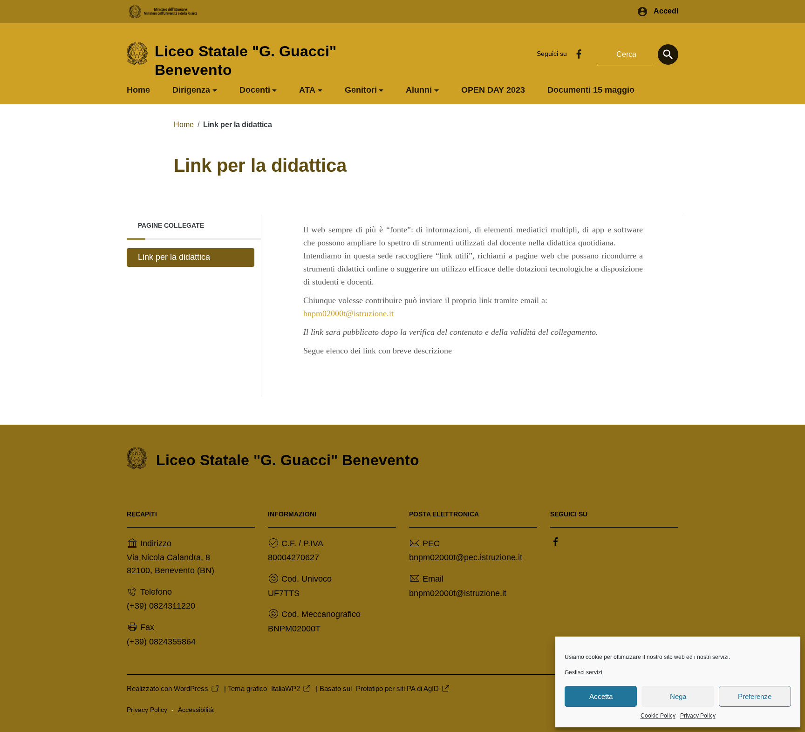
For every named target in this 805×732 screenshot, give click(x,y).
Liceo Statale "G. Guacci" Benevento (287, 460)
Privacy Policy (698, 715)
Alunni (419, 90)
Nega (678, 696)
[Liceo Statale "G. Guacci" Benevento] (137, 53)
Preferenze (754, 696)
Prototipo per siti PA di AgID (397, 688)
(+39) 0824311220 (161, 605)
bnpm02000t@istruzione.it (348, 313)
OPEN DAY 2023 (493, 90)
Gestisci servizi (583, 672)
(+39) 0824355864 (161, 641)
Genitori (361, 90)
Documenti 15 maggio (590, 90)
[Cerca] (668, 54)
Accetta (601, 696)
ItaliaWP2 (285, 688)
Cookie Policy (658, 715)
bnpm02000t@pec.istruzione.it (465, 557)
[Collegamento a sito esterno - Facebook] (578, 53)
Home (138, 90)
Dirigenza (191, 90)
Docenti (254, 90)
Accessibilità (196, 709)
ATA (307, 90)
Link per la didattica (174, 257)
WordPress (191, 688)
